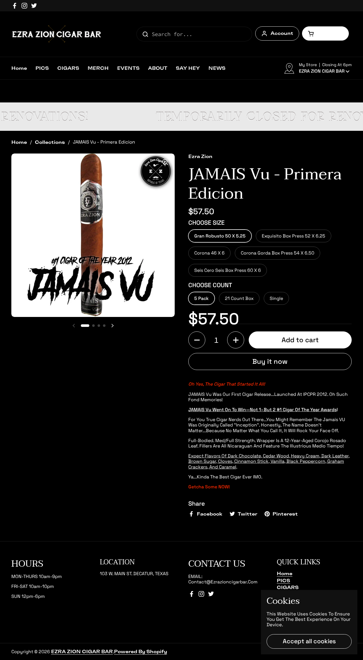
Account (282, 33)
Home (19, 142)
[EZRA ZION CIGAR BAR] (56, 34)
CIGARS (288, 587)
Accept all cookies (309, 641)
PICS (283, 580)
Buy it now (270, 361)
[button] (325, 33)
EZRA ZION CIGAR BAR (82, 651)
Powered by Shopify (140, 651)
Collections (50, 142)
